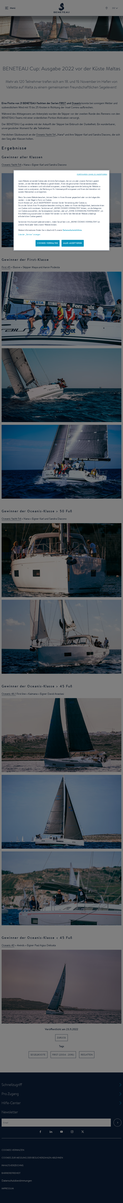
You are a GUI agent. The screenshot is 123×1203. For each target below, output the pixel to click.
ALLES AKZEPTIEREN (72, 243)
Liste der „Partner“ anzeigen (29, 234)
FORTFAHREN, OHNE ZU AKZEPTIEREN (92, 174)
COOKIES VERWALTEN (47, 243)
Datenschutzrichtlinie (72, 230)
